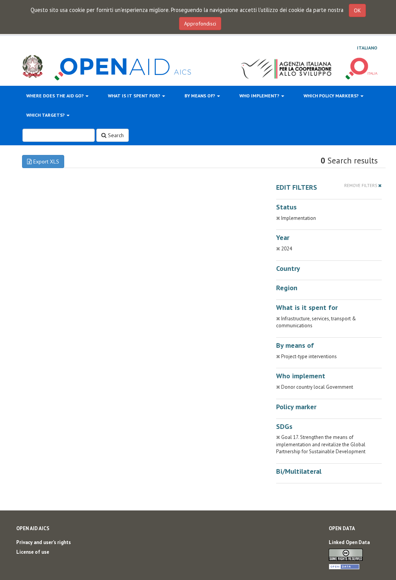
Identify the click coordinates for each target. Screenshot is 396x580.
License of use (32, 552)
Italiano (367, 48)
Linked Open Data (349, 542)
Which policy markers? (332, 96)
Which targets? (46, 115)
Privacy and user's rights (43, 542)
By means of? (200, 96)
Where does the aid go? (55, 96)
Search (115, 135)
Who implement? (259, 96)
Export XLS (45, 161)
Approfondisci (200, 23)
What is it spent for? (134, 96)
